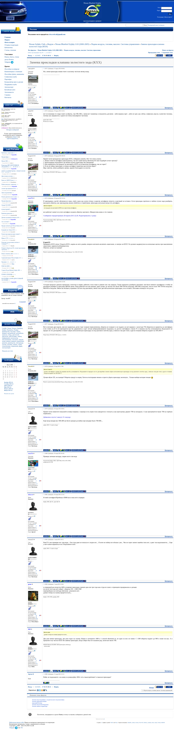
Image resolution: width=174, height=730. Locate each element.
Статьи (7, 50)
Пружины (4, 262)
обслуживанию (6, 339)
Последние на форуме (12, 69)
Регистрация (160, 17)
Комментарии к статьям (13, 71)
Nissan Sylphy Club (37, 44)
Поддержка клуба (11, 84)
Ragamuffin (14, 154)
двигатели (5, 336)
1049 (35, 266)
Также (18, 331)
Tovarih (159, 722)
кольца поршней (6, 209)
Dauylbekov (13, 182)
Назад (30, 55)
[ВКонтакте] (38, 690)
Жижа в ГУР (5, 238)
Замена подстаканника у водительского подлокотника (48, 700)
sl (12, 255)
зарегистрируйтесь (12, 138)
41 (50, 55)
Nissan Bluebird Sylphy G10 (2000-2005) (72, 44)
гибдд (9, 335)
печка (4, 341)
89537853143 (14, 178)
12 (5, 172)
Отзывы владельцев (11, 45)
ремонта (13, 341)
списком (13, 50)
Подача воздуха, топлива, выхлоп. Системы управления (115, 44)
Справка (7, 95)
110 (35, 140)
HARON (163, 722)
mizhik (133, 722)
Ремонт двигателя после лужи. (9, 197)
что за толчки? (5, 221)
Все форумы (32, 50)
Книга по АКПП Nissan (7, 180)
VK (22, 727)
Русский (13, 331)
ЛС (15, 303)
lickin (153, 722)
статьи (17, 57)
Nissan (9, 328)
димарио (14, 190)
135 (37, 271)
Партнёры (8, 79)
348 (35, 659)
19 (36, 617)
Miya (116, 722)
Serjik (12, 251)
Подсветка (10, 330)
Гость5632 (13, 227)
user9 (12, 272)
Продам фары (5, 157)
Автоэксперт (9, 87)
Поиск (7, 57)
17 (36, 228)
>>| (16, 152)
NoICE (111, 722)
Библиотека (9, 47)
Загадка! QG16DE (6, 205)
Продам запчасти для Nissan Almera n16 (12, 226)
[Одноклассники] (42, 690)
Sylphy (4, 330)
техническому (6, 346)
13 (6, 172)
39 (35, 183)
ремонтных (20, 341)
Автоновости (9, 92)
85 (36, 269)
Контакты (8, 97)
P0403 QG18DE (6, 266)
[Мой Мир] (44, 690)
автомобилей (11, 333)
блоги (12, 57)
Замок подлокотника (7, 192)
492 (35, 614)
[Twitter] (40, 690)
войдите (15, 137)
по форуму (161, 25)
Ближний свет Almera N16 (8, 230)
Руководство (6, 331)
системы (9, 344)
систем (4, 344)
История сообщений (12, 130)
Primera (14, 328)
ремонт (8, 341)
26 (12, 262)
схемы (20, 344)
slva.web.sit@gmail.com (57, 34)
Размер (16, 330)
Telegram (8, 62)
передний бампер (37, 703)
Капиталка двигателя (7, 213)
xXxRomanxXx (14, 158)
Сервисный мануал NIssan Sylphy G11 (11, 258)
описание (15, 339)
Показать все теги (7, 351)
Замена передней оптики (39, 701)
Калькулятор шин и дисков (14, 82)
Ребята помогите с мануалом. (9, 184)
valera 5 (11, 163)
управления (14, 346)
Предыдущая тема (154, 52)
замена (20, 336)
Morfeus (145, 722)
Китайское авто (10, 90)
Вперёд (56, 55)
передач (21, 339)
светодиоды (19, 343)
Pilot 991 (141, 722)
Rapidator (20, 328)
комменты (20, 74)
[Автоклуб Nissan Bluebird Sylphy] (92, 11)
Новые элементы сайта (7, 253)
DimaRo (12, 245)
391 (17, 166)
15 (35, 524)
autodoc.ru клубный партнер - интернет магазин (13, 171)
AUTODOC (14, 174)
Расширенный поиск (153, 25)
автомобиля (19, 333)
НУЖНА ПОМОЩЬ (7, 274)
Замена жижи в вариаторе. (40, 706)
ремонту (4, 343)
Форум (7, 40)
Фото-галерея (9, 42)
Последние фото (10, 74)
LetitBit (4, 328)
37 (43, 55)
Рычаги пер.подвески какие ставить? (11, 234)
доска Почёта (9, 59)
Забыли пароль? (168, 17)
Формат (4, 333)
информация (6, 338)
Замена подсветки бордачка (40, 704)
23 (36, 143)
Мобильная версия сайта (16, 722)
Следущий (22, 301)
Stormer (137, 722)
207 (35, 224)
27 (13, 262)
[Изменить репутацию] (40, 97)
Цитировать (169, 107)
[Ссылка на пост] (43, 68)
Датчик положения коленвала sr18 (10, 217)
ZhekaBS (129, 722)
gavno (13, 259)
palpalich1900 (14, 203)
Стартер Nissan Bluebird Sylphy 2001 (11, 270)
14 (8, 172)
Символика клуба (11, 77)
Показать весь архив (9, 393)
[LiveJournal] (46, 690)
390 (15, 166)
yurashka (149, 722)
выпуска (4, 335)
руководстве (11, 343)
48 (35, 438)
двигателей (15, 335)
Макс (13, 264)
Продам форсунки (6, 201)
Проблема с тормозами (7, 153)
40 (48, 55)
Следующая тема (167, 52)
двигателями (13, 336)
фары (20, 346)
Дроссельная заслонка (7, 176)
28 (36, 618)
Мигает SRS (5, 161)
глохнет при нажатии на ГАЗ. (9, 188)
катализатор (14, 338)
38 (44, 55)
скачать (15, 344)
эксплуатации (6, 348)
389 (13, 166)
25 (10, 262)
